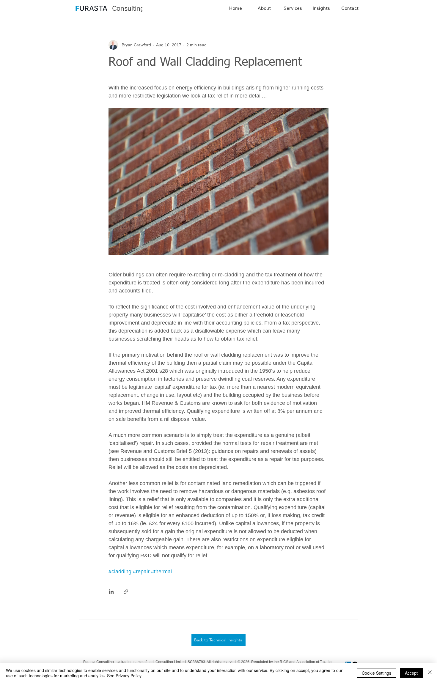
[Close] (429, 673)
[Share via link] (126, 591)
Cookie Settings (376, 673)
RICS (284, 662)
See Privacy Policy (124, 676)
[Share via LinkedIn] (111, 591)
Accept (411, 673)
